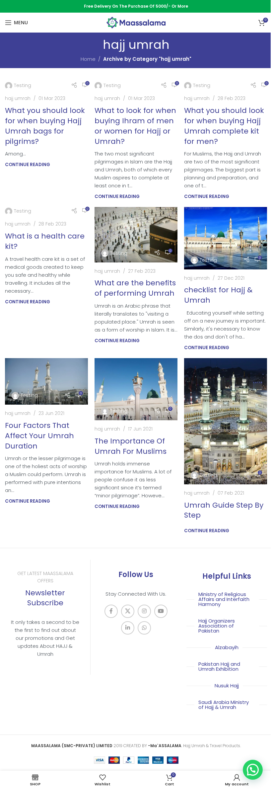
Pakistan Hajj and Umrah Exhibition (219, 666)
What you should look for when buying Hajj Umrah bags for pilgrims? (45, 125)
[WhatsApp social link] (144, 628)
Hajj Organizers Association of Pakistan (216, 625)
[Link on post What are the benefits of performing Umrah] (136, 234)
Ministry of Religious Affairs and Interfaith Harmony (223, 599)
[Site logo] (136, 22)
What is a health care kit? (45, 241)
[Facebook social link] (111, 611)
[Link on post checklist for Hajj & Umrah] (225, 238)
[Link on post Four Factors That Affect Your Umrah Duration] (46, 381)
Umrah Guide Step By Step (223, 510)
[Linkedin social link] (127, 628)
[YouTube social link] (161, 611)
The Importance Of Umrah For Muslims (131, 446)
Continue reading (27, 164)
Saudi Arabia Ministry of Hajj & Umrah (223, 705)
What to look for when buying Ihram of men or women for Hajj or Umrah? (135, 125)
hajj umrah (18, 98)
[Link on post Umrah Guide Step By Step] (225, 421)
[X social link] (127, 611)
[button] (253, 770)
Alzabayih (226, 647)
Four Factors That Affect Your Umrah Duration (39, 435)
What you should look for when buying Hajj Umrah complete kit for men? (224, 125)
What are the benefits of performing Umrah (135, 288)
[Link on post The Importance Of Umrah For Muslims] (136, 389)
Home (88, 58)
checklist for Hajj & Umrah (218, 295)
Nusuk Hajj (227, 685)
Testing (22, 85)
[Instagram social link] (144, 611)
